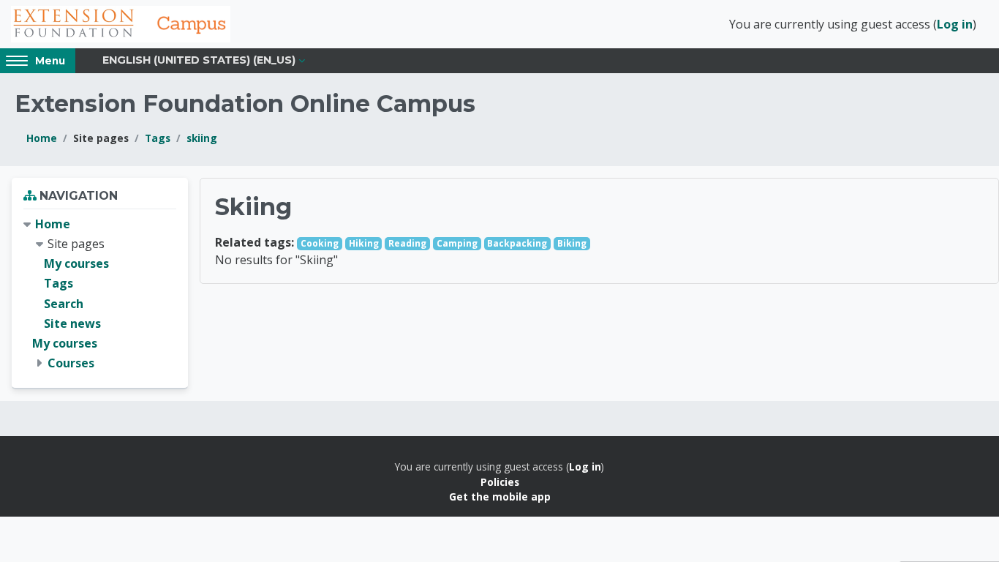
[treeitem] (99, 294)
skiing (201, 138)
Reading (407, 243)
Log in (955, 24)
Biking (572, 243)
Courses (71, 363)
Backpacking (517, 243)
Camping (457, 243)
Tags (157, 138)
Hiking (364, 243)
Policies (499, 482)
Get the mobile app (500, 496)
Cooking (320, 243)
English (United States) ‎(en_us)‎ (198, 60)
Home (41, 138)
